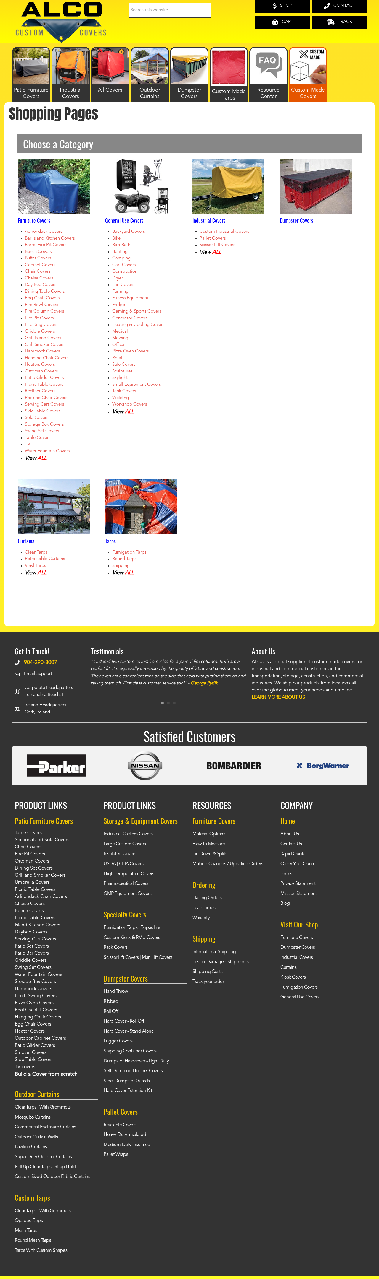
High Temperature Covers (129, 874)
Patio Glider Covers (44, 378)
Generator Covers (129, 318)
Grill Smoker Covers (44, 345)
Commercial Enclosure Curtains (45, 1127)
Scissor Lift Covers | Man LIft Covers (138, 957)
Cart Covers (124, 265)
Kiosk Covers (293, 977)
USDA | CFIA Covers (123, 864)
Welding (120, 398)
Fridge (118, 305)
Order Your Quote (297, 864)
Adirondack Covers (43, 232)
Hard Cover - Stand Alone (129, 1031)
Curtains (288, 967)
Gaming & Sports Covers (136, 311)
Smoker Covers (30, 1052)
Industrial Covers (296, 957)
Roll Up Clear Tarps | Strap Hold (45, 1167)
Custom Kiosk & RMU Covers (132, 937)
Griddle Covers (40, 331)
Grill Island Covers (43, 338)
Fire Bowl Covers (41, 305)
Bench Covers (38, 252)
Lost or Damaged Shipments (220, 962)
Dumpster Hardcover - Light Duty (136, 1061)
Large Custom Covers (125, 844)
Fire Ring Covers (41, 325)
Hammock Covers (42, 351)
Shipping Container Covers (130, 1051)
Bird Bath (121, 245)
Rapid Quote (293, 854)
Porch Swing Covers (36, 996)
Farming (120, 291)
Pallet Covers (213, 238)
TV (27, 444)
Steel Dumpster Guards (127, 1081)
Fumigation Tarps (129, 552)
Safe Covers (123, 364)
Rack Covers (116, 947)
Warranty (201, 918)
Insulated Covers (120, 854)
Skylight (120, 378)
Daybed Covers (31, 932)
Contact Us (291, 844)
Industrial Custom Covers (128, 834)
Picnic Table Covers (44, 385)
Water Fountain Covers (47, 451)
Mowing (120, 338)
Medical (120, 331)
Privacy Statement (298, 883)
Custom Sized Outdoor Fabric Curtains (52, 1176)
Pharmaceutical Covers (126, 883)
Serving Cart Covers (44, 404)
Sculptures (122, 371)
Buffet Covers (38, 258)
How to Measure (208, 844)
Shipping (121, 566)
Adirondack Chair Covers (41, 896)
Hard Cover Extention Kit (128, 1090)
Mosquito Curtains (33, 1117)
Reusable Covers (120, 1125)
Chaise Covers (39, 278)
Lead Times (203, 908)
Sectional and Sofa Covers (42, 840)
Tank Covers (124, 391)
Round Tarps (124, 559)
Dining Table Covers (45, 291)
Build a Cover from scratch (46, 1074)
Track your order (208, 981)
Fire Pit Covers (39, 318)
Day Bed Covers (40, 285)
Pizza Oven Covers (130, 351)
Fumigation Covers (299, 987)
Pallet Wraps (116, 1154)
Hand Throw (116, 991)
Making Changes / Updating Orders (227, 864)
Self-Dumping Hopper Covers (133, 1071)
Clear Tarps (36, 552)
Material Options (208, 834)
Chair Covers (37, 271)
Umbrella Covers (32, 882)
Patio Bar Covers (32, 953)
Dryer (117, 278)
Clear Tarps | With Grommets (43, 1107)
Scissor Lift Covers (217, 245)
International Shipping (214, 952)
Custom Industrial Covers (224, 232)
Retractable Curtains (45, 559)
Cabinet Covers (40, 265)
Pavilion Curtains (31, 1147)
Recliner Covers (40, 391)
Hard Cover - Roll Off (124, 1021)
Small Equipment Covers (136, 385)
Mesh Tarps (26, 1230)
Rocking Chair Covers (46, 398)
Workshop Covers (129, 404)
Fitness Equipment (130, 298)
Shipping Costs (207, 971)
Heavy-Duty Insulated (125, 1134)
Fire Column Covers (44, 311)
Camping (121, 258)
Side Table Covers (42, 411)
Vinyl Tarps (35, 566)
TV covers (25, 1067)
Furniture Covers (296, 937)
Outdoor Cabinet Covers (40, 1038)
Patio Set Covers (32, 946)
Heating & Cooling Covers (138, 325)
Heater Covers (30, 1031)
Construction (124, 271)
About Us (289, 834)
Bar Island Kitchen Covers (50, 238)
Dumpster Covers (297, 947)
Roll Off (111, 1011)
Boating (120, 252)
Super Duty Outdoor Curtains (43, 1157)
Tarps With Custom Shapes (41, 1250)
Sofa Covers (36, 418)
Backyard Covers (128, 232)
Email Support (38, 674)
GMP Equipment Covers (127, 893)
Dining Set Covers (34, 868)
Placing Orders (206, 898)
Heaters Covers (40, 364)
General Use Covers (299, 997)
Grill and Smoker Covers (40, 875)
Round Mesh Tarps (33, 1240)
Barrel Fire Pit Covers (45, 245)
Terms (286, 874)
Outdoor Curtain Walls (36, 1137)
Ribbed (111, 1001)
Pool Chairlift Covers (36, 1010)
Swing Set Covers (42, 431)
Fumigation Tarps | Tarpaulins (132, 927)
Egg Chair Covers (42, 298)
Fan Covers (123, 285)
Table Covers (37, 438)
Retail (117, 358)
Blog (285, 903)
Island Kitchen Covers (37, 925)
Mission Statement (298, 893)
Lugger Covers (118, 1041)
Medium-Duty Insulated (127, 1145)
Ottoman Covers (41, 371)
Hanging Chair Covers (46, 358)
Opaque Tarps (29, 1220)
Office (118, 345)
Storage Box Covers (44, 424)
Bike (116, 238)
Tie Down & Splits (209, 854)
